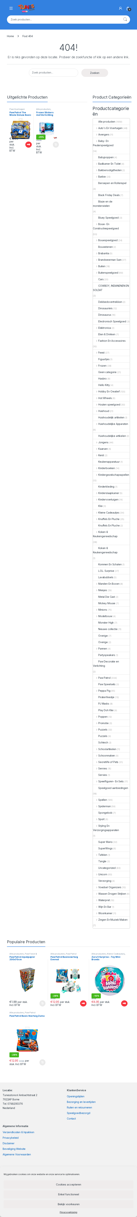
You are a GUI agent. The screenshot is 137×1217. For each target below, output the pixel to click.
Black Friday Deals (109, 195)
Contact (71, 1118)
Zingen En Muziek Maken (113, 919)
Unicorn (102, 874)
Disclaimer (8, 1143)
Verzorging (104, 880)
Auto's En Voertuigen (110, 128)
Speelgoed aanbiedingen (113, 787)
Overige (103, 635)
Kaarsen (103, 448)
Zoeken (125, 19)
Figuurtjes (104, 359)
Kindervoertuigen (108, 499)
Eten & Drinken (106, 334)
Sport (101, 819)
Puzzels (102, 729)
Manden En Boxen (109, 583)
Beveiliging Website (14, 1148)
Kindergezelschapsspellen (113, 474)
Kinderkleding (106, 486)
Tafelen (102, 854)
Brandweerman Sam (109, 259)
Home (10, 36)
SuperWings (105, 848)
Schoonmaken (106, 755)
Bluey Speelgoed (108, 217)
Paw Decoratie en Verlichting (106, 663)
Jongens (103, 442)
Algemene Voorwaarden (17, 1154)
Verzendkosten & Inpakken (18, 1132)
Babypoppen (106, 157)
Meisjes (102, 590)
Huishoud (103, 410)
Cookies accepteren (68, 1184)
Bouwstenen (105, 246)
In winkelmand (52, 145)
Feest (101, 352)
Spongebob (105, 812)
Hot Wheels (105, 398)
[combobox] (63, 19)
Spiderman (104, 806)
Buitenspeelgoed (108, 272)
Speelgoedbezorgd (78, 1113)
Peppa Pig (104, 690)
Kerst (101, 455)
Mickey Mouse (106, 603)
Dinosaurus (104, 314)
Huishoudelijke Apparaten (113, 423)
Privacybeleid (11, 1137)
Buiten (101, 266)
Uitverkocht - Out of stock (25, 145)
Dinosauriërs (105, 308)
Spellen (102, 799)
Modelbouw (105, 616)
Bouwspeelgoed (108, 240)
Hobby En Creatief (109, 391)
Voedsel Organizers (109, 887)
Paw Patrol (104, 677)
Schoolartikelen (107, 749)
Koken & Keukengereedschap (105, 534)
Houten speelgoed (109, 404)
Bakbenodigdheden (110, 170)
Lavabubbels (105, 577)
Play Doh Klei (105, 710)
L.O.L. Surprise (106, 570)
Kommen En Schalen (110, 564)
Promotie (103, 723)
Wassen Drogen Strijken (112, 893)
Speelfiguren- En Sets (111, 781)
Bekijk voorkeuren (69, 1204)
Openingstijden (75, 1096)
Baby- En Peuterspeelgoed (103, 143)
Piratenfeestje (106, 697)
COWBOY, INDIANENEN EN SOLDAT (111, 288)
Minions (102, 609)
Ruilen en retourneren (79, 1107)
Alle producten (43, 109)
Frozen (102, 365)
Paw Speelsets (106, 684)
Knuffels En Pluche (109, 519)
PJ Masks (103, 703)
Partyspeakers (106, 655)
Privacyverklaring (68, 1212)
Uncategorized (107, 867)
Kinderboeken (106, 468)
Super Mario (105, 841)
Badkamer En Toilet (109, 163)
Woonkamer (105, 913)
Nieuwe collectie (108, 629)
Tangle (102, 861)
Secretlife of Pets (108, 761)
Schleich (103, 742)
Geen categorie (107, 372)
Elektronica (104, 327)
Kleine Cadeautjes (108, 512)
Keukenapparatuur (109, 461)
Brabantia (103, 253)
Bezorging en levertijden (81, 1101)
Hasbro (102, 378)
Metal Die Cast (106, 596)
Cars (100, 279)
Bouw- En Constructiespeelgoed (106, 226)
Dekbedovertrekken (110, 301)
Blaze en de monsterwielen (102, 203)
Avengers (103, 134)
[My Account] (121, 8)
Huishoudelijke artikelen (112, 435)
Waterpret (104, 900)
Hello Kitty (104, 384)
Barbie (102, 176)
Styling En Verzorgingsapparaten (106, 828)
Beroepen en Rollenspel (112, 183)
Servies (102, 768)
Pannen (102, 648)
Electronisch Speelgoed (112, 321)
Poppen (103, 716)
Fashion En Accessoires (112, 340)
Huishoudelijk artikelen (111, 417)
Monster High (106, 622)
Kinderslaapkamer (108, 493)
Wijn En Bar (104, 906)
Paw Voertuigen (17, 109)
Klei (100, 505)
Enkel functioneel (68, 1194)
